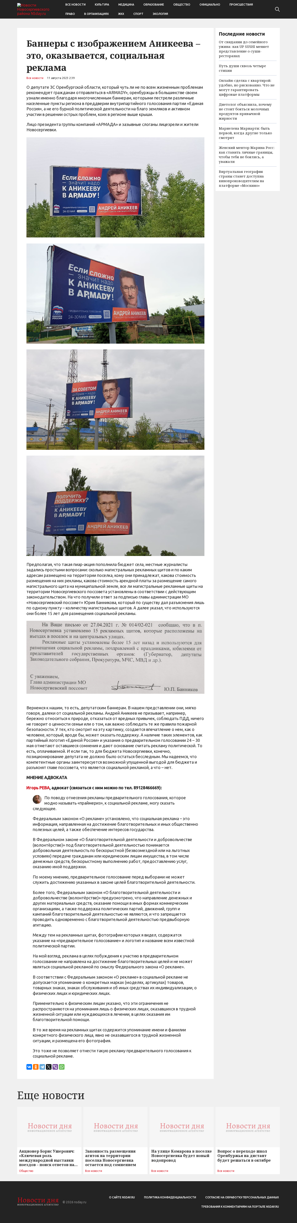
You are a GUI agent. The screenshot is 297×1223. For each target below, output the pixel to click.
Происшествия (241, 4)
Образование (153, 4)
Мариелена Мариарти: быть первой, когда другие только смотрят (245, 133)
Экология (160, 13)
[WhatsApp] (62, 1067)
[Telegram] (42, 1067)
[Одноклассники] (36, 1067)
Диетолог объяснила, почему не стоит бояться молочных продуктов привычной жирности (245, 111)
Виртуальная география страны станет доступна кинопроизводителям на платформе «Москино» (241, 178)
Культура (102, 4)
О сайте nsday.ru (122, 1197)
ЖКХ (121, 13)
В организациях (96, 13)
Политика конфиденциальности (170, 1197)
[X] (49, 1067)
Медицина (126, 4)
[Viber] (55, 1067)
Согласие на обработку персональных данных (242, 1197)
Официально (210, 4)
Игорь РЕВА (38, 787)
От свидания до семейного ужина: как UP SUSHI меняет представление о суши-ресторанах (244, 48)
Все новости (75, 4)
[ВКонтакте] (29, 1067)
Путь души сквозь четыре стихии (242, 68)
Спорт (138, 13)
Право (70, 13)
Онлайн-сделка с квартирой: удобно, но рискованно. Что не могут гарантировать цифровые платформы (246, 87)
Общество (181, 4)
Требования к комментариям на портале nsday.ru (240, 1206)
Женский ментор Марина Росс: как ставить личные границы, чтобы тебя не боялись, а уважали (246, 154)
